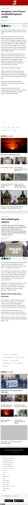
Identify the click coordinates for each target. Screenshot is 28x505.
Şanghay (5, 130)
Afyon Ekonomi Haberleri (8, 462)
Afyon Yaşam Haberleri (8, 468)
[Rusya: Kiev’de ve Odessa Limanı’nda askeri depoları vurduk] (20, 177)
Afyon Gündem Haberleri (8, 458)
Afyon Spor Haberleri (7, 464)
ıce (14, 363)
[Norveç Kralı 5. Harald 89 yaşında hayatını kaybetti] (7, 177)
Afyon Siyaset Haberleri (8, 460)
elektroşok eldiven (7, 363)
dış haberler (5, 360)
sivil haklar (20, 363)
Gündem (25, 239)
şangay (18, 127)
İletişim (4, 478)
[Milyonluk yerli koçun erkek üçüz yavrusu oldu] (20, 398)
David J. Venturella (20, 357)
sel (10, 130)
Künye (4, 474)
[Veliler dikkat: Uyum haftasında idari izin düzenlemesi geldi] (14, 432)
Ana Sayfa (5, 470)
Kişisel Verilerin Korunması (8, 486)
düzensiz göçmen (14, 360)
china (9, 127)
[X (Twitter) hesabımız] (13, 452)
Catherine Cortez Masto (8, 357)
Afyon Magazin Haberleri (8, 466)
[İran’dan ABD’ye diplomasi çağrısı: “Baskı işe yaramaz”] (20, 161)
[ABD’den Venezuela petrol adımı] (14, 145)
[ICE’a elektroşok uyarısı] (7, 161)
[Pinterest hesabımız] (17, 452)
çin (13, 127)
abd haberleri (6, 354)
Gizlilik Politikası (6, 476)
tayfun (15, 130)
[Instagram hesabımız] (15, 452)
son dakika (5, 366)
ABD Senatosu (14, 354)
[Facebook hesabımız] (11, 452)
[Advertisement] (14, 111)
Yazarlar (4, 472)
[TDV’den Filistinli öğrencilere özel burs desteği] (20, 414)
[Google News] (24, 26)
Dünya (25, 21)
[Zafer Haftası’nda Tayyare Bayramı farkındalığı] (14, 381)
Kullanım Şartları (6, 482)
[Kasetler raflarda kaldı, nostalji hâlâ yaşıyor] (7, 398)
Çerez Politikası (6, 484)
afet (4, 127)
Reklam (4, 490)
